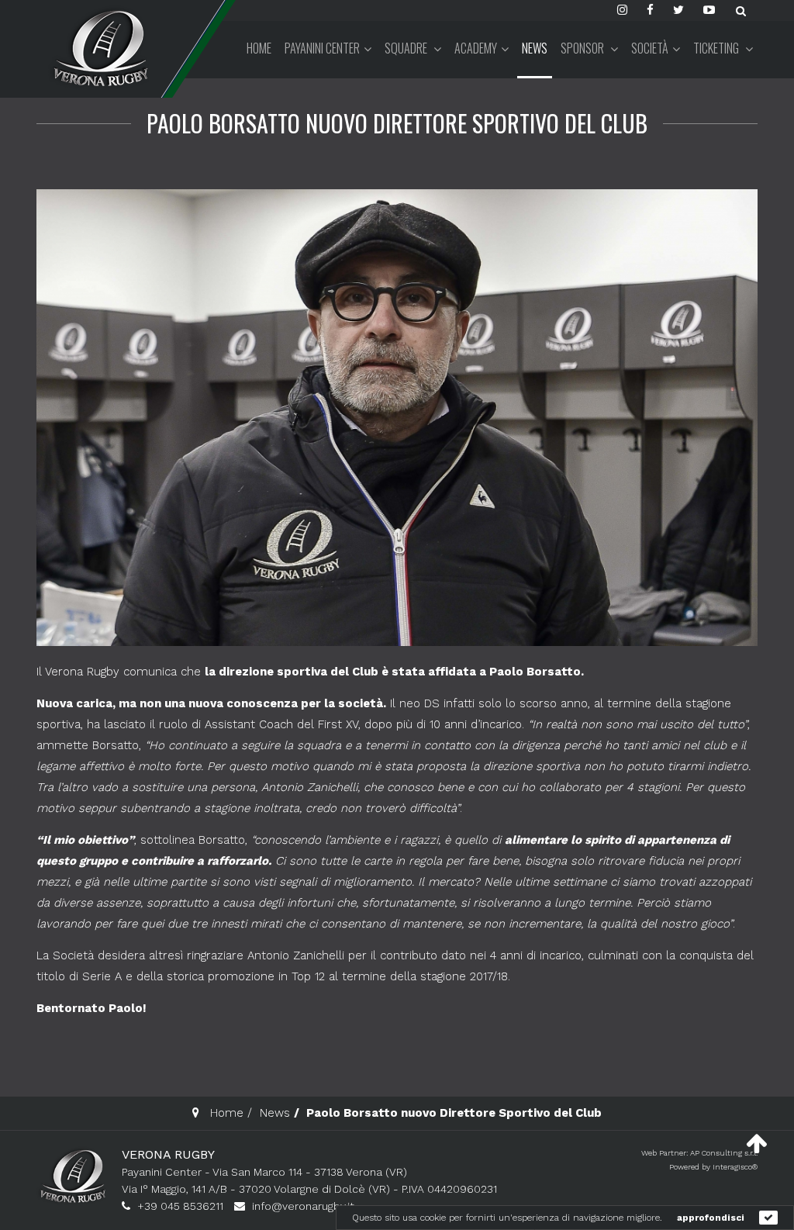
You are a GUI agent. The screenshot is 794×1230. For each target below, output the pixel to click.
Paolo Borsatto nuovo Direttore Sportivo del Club (397, 122)
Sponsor (583, 48)
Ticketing (717, 48)
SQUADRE (407, 48)
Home (259, 48)
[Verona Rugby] (98, 47)
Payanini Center (322, 48)
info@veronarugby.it (303, 1206)
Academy (475, 48)
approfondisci (710, 1217)
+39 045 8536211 (180, 1206)
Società (649, 48)
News (534, 48)
